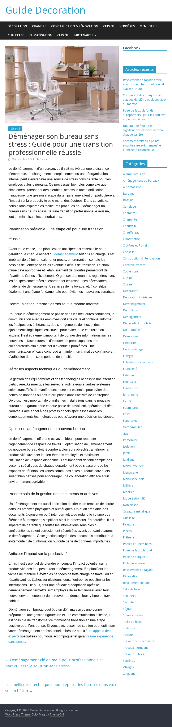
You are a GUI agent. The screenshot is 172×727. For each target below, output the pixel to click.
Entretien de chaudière (138, 362)
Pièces (127, 531)
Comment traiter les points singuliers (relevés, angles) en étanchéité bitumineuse (143, 145)
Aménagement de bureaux (141, 180)
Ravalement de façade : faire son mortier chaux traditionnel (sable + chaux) (143, 84)
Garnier (44, 159)
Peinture (128, 524)
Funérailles (130, 421)
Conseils (128, 252)
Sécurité (15, 128)
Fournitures (130, 408)
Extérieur (129, 375)
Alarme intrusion (134, 174)
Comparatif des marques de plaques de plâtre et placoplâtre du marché (144, 99)
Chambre (39, 26)
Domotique (130, 336)
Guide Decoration (45, 9)
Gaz (125, 433)
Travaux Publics (133, 654)
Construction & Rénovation (74, 26)
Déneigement (132, 317)
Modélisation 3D (134, 498)
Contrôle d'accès (134, 265)
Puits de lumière (134, 563)
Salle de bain (131, 589)
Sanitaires (129, 596)
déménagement (66, 254)
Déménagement (134, 304)
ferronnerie (130, 395)
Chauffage (16, 35)
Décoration (17, 26)
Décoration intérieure (137, 297)
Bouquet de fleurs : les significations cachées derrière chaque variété (143, 130)
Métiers (128, 485)
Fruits (126, 414)
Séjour (127, 609)
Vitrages (128, 667)
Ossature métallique (136, 511)
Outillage (129, 518)
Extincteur (129, 382)
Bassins (128, 200)
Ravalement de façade (138, 570)
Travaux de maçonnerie (139, 641)
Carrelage (129, 206)
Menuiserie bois (133, 479)
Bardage (128, 193)
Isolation (129, 446)
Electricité (129, 343)
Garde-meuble (132, 427)
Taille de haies (132, 622)
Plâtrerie (128, 537)
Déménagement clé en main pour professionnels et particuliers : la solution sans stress (54, 662)
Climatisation (40, 35)
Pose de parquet (134, 557)
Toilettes (129, 628)
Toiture (128, 635)
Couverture (130, 271)
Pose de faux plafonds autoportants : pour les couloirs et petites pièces (144, 114)
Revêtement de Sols (136, 583)
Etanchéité (130, 369)
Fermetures (131, 388)
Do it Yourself (132, 330)
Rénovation (130, 576)
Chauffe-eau (131, 232)
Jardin (126, 453)
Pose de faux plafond (137, 550)
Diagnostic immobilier (137, 323)
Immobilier (130, 440)
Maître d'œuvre (133, 466)
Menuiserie (148, 26)
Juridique (128, 459)
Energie (128, 356)
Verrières (127, 26)
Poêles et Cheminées (137, 544)
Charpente (130, 219)
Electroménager (134, 349)
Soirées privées (133, 615)
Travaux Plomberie (136, 648)
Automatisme (132, 187)
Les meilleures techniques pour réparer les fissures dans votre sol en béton (62, 687)
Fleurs (127, 401)
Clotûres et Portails (136, 245)
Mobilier (128, 492)
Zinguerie (129, 674)
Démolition (130, 310)
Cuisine (109, 26)
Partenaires (83, 35)
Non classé (130, 505)
